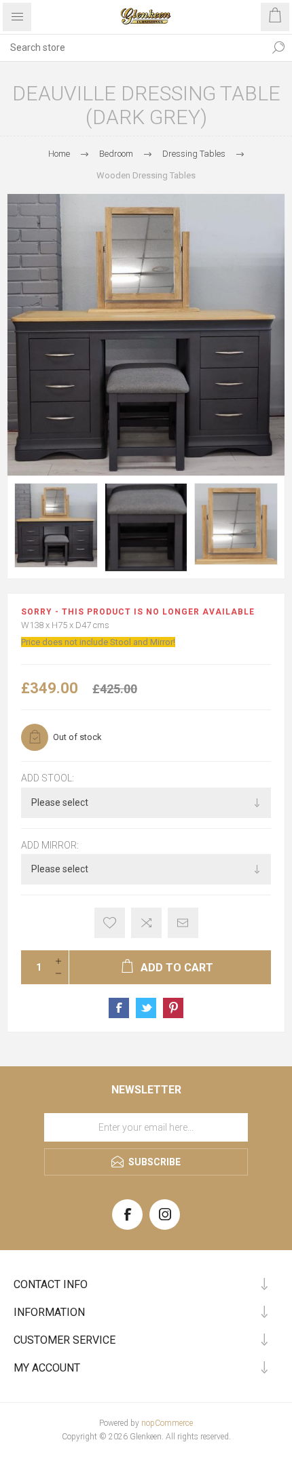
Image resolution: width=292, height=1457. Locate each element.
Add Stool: (47, 778)
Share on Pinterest (173, 1008)
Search (278, 47)
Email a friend (183, 923)
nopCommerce (167, 1423)
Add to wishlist (109, 923)
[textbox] (132, 47)
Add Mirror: (50, 845)
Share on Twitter (146, 1008)
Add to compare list (146, 923)
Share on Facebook (119, 1008)
